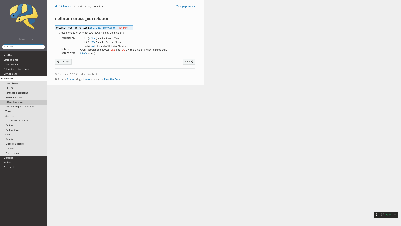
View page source (185, 6)
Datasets (9, 148)
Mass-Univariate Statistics (18, 120)
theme (86, 79)
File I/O (9, 88)
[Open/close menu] (2, 78)
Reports (9, 139)
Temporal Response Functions (19, 106)
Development (10, 74)
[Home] (56, 6)
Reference (8, 79)
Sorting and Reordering (16, 93)
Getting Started (11, 60)
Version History (11, 64)
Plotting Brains (12, 130)
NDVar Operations (14, 102)
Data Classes (11, 83)
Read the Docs (112, 79)
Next (188, 61)
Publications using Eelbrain (16, 69)
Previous (64, 61)
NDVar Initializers (13, 97)
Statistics (9, 116)
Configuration (12, 153)
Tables (8, 111)
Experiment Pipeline (14, 144)
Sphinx (70, 79)
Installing (8, 55)
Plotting (9, 125)
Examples (8, 158)
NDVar (84, 53)
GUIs (7, 134)
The (11, 167)
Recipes (7, 162)
